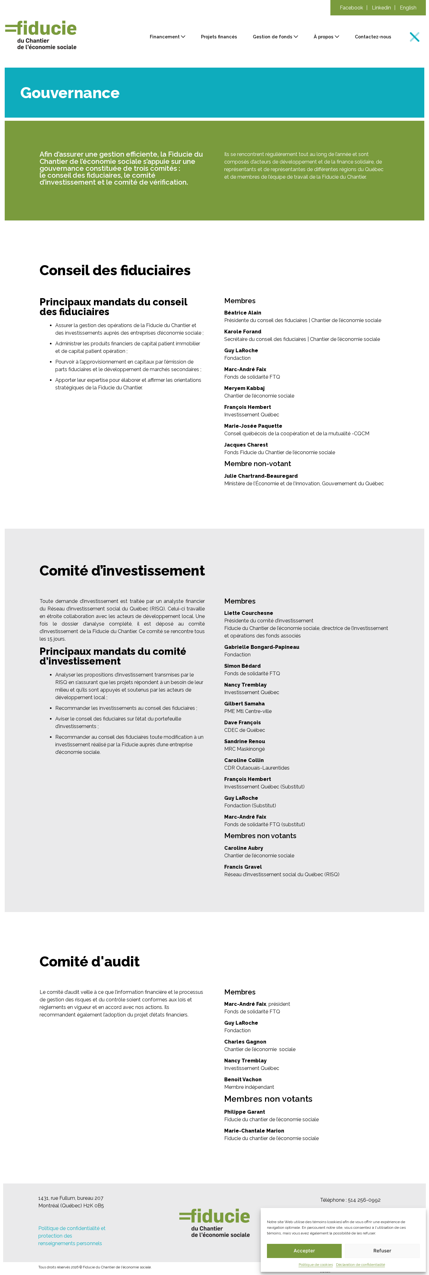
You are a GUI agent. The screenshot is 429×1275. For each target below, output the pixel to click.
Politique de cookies (316, 1264)
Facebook (351, 8)
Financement (165, 36)
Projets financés (219, 36)
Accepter (304, 1251)
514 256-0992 (364, 1200)
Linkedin (381, 8)
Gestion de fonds (272, 36)
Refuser (382, 1251)
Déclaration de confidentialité (360, 1264)
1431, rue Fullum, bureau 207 (70, 1198)
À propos (324, 36)
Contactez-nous (373, 36)
